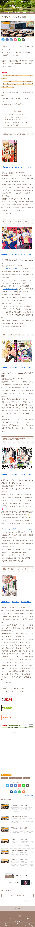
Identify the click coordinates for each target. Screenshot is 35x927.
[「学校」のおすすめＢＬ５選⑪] (11, 39)
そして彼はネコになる (10, 289)
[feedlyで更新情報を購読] (19, 791)
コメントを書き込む (17, 895)
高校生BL (27, 778)
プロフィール (25, 918)
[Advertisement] (17, 751)
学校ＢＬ (20, 778)
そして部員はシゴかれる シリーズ (16, 117)
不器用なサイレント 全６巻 (15, 114)
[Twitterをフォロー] (15, 791)
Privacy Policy (17, 921)
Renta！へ (15, 167)
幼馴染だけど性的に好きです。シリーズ (18, 122)
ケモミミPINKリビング (17, 419)
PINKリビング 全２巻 (13, 119)
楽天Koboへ (5, 167)
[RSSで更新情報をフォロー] (23, 791)
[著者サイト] (11, 791)
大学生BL (12, 778)
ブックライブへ (26, 167)
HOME (9, 918)
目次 (15, 111)
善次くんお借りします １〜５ (15, 125)
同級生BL (5, 778)
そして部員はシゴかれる (11, 268)
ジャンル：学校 (7, 774)
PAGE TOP (18, 908)
